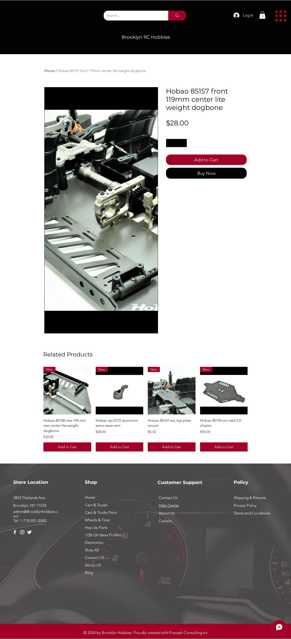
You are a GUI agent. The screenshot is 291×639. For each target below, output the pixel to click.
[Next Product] (254, 390)
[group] (145, 409)
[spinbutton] (176, 143)
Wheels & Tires (97, 520)
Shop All (92, 550)
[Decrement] (169, 143)
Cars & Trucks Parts (101, 512)
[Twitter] (29, 532)
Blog (89, 572)
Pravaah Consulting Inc (188, 632)
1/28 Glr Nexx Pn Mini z (104, 535)
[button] (280, 16)
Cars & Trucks (96, 505)
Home (49, 70)
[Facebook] (15, 532)
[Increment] (183, 143)
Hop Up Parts (96, 527)
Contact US (94, 557)
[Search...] (177, 15)
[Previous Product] (37, 390)
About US (93, 565)
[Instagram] (22, 532)
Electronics (94, 542)
